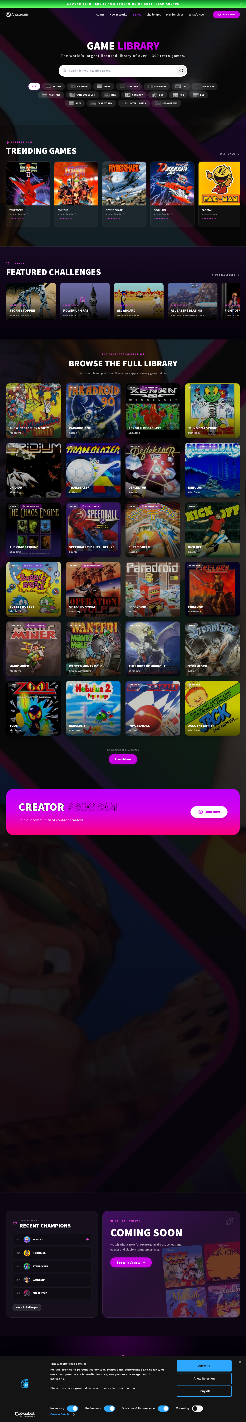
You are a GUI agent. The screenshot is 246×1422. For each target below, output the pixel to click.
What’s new (227, 153)
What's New (196, 14)
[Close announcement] (241, 3)
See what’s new (128, 1262)
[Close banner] (240, 1361)
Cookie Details (60, 1414)
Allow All (204, 1365)
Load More (123, 759)
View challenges (223, 275)
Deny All (204, 1391)
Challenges (153, 14)
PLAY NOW (229, 14)
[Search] (181, 70)
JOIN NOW (212, 812)
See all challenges (27, 1307)
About (100, 14)
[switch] (109, 1408)
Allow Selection (204, 1378)
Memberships (175, 14)
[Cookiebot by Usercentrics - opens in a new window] (25, 1414)
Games (136, 14)
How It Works (118, 14)
